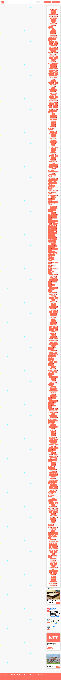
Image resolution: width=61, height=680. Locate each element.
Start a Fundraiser (25, 2)
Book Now (58, 602)
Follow (48, 611)
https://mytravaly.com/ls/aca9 (55, 616)
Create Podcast (18, 2)
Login (48, 2)
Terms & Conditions (39, 674)
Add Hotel (12, 2)
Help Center (52, 674)
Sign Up (56, 2)
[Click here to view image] (48, 609)
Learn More (50, 648)
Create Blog (7, 2)
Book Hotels (32, 2)
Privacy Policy (46, 674)
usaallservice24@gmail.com (55, 623)
